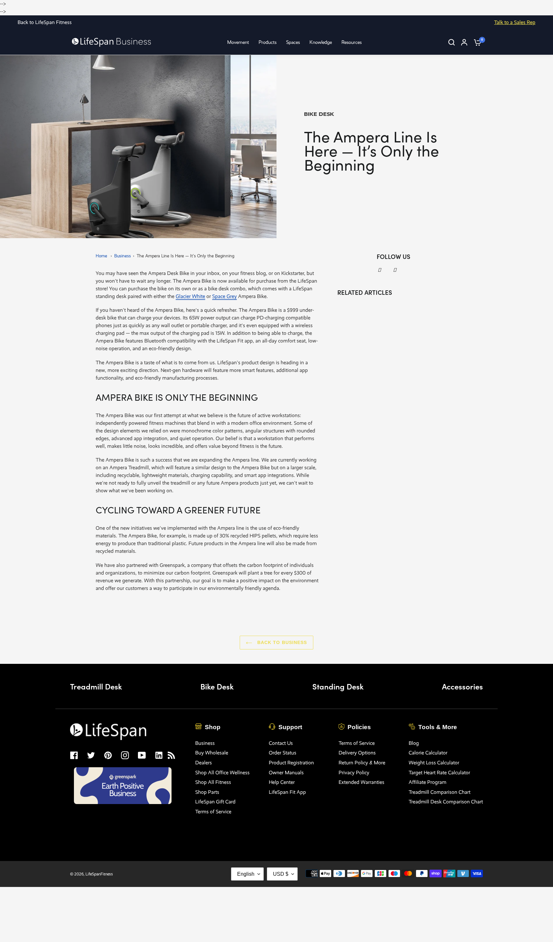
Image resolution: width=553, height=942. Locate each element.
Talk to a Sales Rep (514, 22)
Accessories (462, 686)
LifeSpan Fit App (287, 792)
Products (267, 42)
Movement (238, 42)
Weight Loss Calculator (434, 763)
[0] (475, 42)
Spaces (293, 42)
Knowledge (320, 42)
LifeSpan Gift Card (215, 802)
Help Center (282, 782)
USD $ (280, 874)
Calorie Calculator (428, 753)
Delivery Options (357, 753)
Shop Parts (207, 792)
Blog (414, 743)
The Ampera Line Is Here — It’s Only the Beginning (185, 256)
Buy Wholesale (211, 753)
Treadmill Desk (96, 686)
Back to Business (281, 642)
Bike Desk (217, 686)
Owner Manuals (286, 772)
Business (122, 256)
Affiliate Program (427, 782)
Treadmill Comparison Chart (439, 792)
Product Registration (291, 763)
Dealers (203, 763)
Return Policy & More (362, 763)
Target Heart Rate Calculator (439, 772)
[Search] (451, 42)
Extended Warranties (361, 782)
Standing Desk (338, 686)
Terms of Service (213, 812)
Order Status (282, 753)
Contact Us (281, 743)
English (245, 874)
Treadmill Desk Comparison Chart (446, 802)
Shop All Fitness (213, 782)
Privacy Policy (354, 772)
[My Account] (464, 42)
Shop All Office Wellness (222, 772)
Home (101, 256)
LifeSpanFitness (99, 874)
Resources (351, 42)
